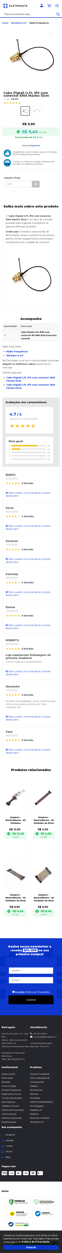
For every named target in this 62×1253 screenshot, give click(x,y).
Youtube (10, 1140)
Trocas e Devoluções (12, 1098)
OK (35, 184)
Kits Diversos (36, 1090)
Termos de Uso (9, 1114)
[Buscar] (58, 14)
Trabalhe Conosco (10, 1106)
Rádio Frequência (39, 23)
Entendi (31, 1247)
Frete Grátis (7, 1078)
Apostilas (6, 1082)
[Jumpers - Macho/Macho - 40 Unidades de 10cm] (44, 890)
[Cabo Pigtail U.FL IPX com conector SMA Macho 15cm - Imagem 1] (25, 111)
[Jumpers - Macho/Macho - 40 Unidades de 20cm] (15, 890)
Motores (34, 1094)
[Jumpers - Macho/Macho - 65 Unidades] (15, 813)
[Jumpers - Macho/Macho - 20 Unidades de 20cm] (44, 813)
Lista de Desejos (49, 41)
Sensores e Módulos (39, 1118)
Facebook (10, 1135)
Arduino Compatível (39, 1074)
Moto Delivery (8, 1102)
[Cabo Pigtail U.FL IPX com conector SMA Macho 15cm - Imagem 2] (37, 111)
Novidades (35, 1098)
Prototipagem (37, 1106)
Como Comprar (9, 1086)
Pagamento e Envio (11, 1094)
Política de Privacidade (13, 1110)
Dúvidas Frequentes (11, 1090)
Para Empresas (9, 1122)
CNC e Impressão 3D (40, 1078)
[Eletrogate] (16, 5)
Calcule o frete (12, 178)
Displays (34, 1086)
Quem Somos (8, 1074)
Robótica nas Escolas (12, 1118)
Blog (8, 1157)
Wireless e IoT (19, 23)
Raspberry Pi (36, 1110)
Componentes (37, 1082)
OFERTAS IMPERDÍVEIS (41, 1102)
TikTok (9, 1151)
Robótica (34, 1114)
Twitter (9, 1146)
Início (5, 23)
